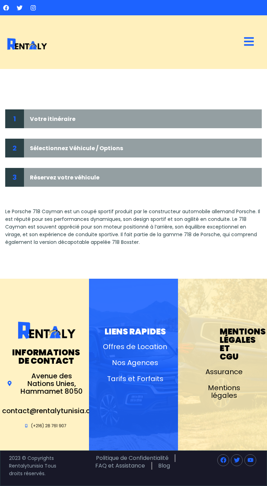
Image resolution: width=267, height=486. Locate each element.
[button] (249, 42)
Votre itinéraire (52, 119)
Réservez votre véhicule (64, 177)
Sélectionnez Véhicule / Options (76, 148)
